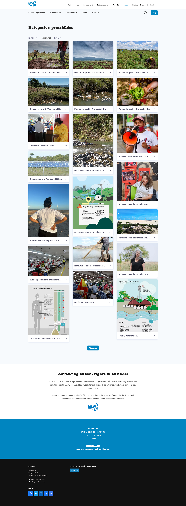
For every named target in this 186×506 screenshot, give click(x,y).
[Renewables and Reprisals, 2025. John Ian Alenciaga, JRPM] (137, 133)
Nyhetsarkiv (55, 13)
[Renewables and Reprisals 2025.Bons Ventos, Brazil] (48, 210)
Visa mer (93, 348)
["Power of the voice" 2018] (48, 128)
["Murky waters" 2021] (137, 305)
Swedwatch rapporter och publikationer (93, 449)
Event (84, 13)
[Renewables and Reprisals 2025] (93, 202)
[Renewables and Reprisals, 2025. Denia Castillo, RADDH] (137, 181)
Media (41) (46, 38)
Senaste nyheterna (36, 13)
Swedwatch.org (93, 446)
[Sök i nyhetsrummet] (145, 13)
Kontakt (95, 13)
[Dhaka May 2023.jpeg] (93, 285)
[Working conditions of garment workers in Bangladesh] (48, 261)
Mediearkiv (71, 13)
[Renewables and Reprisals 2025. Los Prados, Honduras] (48, 163)
